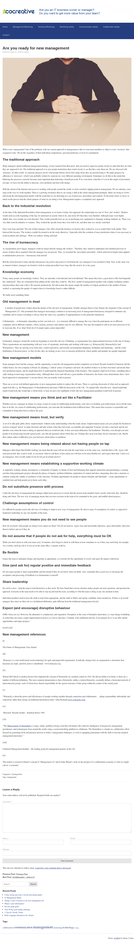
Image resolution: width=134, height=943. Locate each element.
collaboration (8, 927)
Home (5, 27)
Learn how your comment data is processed (53, 867)
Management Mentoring (23, 27)
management (11, 777)
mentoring (57, 927)
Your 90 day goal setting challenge (17, 909)
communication (23, 927)
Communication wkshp (88, 27)
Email (73, 838)
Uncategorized (16, 774)
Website (6, 849)
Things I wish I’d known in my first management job (24, 900)
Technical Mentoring (46, 27)
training (77, 928)
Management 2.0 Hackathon (19, 725)
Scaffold (117, 938)
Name (6, 838)
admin (26, 52)
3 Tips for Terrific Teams (13, 912)
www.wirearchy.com (76, 699)
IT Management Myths (12, 897)
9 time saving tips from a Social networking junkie (23, 895)
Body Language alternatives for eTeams (19, 915)
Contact (6, 35)
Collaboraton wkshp (111, 27)
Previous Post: (15, 874)
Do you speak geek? (11, 906)
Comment (7, 802)
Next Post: (19, 877)
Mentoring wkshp (67, 27)
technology (68, 927)
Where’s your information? (14, 903)
